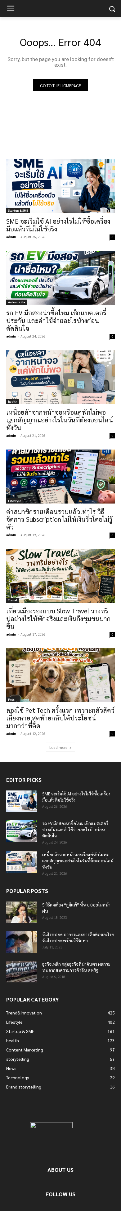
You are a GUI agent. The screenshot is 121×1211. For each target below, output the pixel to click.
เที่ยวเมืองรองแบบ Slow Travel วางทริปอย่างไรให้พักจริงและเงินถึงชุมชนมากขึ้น (58, 618)
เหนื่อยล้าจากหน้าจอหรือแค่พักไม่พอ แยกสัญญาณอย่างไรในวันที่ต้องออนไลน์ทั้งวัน (59, 420)
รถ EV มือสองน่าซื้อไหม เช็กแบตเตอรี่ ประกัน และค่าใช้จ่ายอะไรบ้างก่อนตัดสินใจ (56, 320)
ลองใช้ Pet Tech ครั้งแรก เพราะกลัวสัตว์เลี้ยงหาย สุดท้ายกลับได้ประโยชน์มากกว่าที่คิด (60, 718)
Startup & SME (18, 210)
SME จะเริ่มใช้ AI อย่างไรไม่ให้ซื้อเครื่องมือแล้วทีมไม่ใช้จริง (58, 225)
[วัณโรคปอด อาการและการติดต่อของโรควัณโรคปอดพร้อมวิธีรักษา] (21, 942)
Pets (11, 699)
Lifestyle (14, 501)
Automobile (16, 302)
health (12, 401)
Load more (58, 747)
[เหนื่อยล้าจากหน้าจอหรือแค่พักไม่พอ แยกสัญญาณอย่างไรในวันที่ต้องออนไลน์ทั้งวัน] (60, 377)
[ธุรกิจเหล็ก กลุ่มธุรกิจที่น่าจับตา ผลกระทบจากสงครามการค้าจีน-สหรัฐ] (21, 971)
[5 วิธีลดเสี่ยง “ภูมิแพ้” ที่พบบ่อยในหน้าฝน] (21, 912)
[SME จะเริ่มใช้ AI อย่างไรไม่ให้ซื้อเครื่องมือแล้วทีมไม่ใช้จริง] (60, 186)
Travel (12, 600)
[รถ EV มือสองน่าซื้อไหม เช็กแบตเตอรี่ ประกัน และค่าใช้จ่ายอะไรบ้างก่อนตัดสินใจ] (60, 278)
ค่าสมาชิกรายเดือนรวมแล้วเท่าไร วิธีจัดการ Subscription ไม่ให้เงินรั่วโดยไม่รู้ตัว (59, 519)
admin (11, 236)
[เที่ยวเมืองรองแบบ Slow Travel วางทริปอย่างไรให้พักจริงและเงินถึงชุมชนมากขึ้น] (60, 576)
